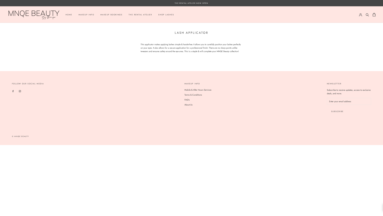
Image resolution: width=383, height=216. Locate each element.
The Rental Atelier (140, 14)
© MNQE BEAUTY (20, 136)
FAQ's (187, 99)
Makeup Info (86, 14)
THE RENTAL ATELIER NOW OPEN (191, 3)
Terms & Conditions (193, 94)
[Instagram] (20, 91)
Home (69, 14)
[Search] (367, 14)
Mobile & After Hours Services (197, 89)
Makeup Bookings (111, 14)
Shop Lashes (166, 14)
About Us (188, 104)
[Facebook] (13, 91)
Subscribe (337, 111)
